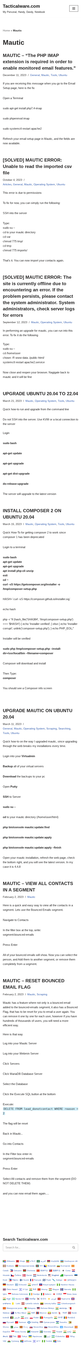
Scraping (51, 728)
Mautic (45, 75)
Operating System (44, 184)
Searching (64, 728)
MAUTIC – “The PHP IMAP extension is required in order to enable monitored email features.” (39, 62)
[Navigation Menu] (73, 8)
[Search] (74, 1247)
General (35, 75)
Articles (7, 184)
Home (6, 30)
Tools (54, 75)
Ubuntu (63, 75)
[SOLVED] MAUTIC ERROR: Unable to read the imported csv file (37, 166)
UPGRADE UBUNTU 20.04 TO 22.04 (40, 393)
